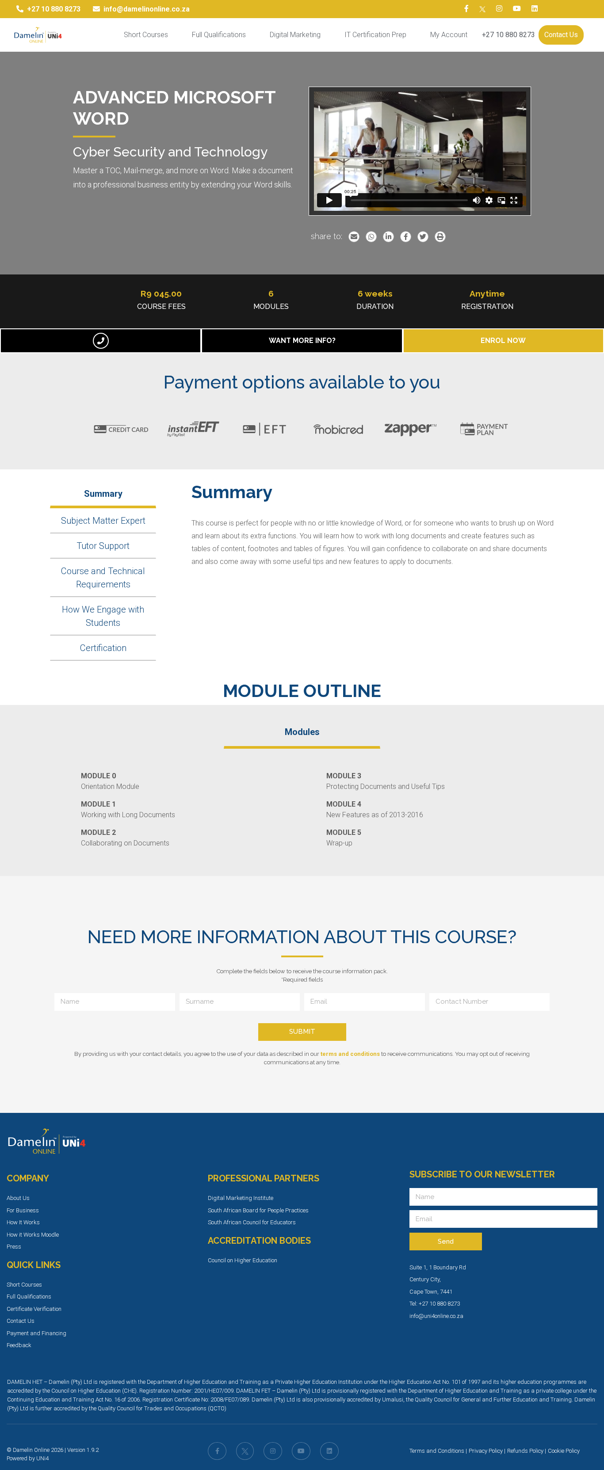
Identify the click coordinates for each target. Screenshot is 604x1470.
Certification (103, 648)
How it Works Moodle (33, 1234)
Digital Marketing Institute (240, 1198)
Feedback (19, 1345)
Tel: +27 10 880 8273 (434, 1303)
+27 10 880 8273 (508, 34)
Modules (302, 732)
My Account (448, 34)
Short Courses (146, 34)
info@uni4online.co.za (436, 1316)
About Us (18, 1198)
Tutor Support (103, 546)
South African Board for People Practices (258, 1210)
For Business (23, 1210)
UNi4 (42, 1458)
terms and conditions (350, 1054)
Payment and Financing (36, 1333)
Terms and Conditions (436, 1450)
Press (14, 1246)
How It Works (23, 1222)
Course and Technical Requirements (103, 578)
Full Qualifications (219, 34)
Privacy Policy (486, 1450)
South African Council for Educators (252, 1222)
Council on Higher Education (242, 1260)
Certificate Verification (34, 1309)
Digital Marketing (295, 34)
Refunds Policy (525, 1450)
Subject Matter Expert (103, 520)
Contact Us (561, 34)
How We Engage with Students (103, 616)
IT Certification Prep (375, 34)
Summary (103, 493)
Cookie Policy (564, 1450)
